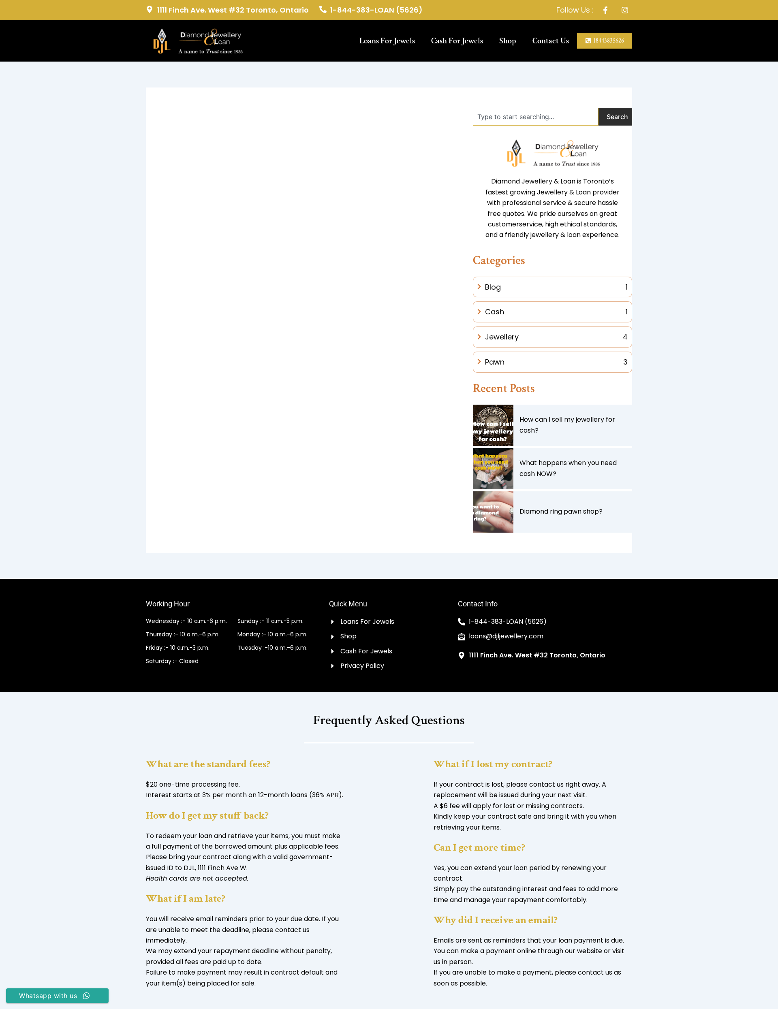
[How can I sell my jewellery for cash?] (493, 425)
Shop (507, 41)
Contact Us (550, 41)
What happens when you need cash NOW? (568, 468)
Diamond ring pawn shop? (561, 511)
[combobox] (535, 117)
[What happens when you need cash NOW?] (493, 468)
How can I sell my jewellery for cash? (567, 425)
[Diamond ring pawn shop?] (493, 512)
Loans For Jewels (387, 41)
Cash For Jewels (457, 41)
